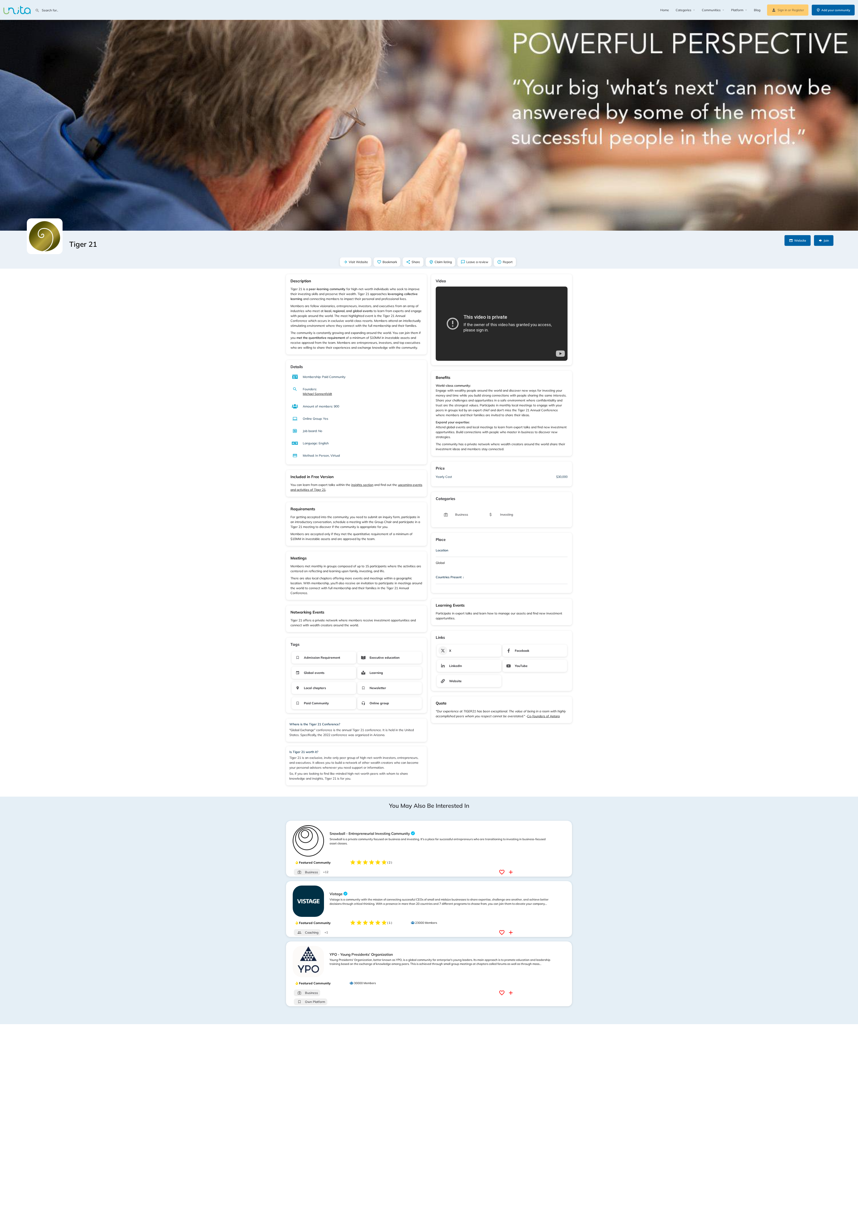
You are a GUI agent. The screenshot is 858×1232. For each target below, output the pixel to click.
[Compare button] (511, 872)
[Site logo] (17, 10)
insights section (362, 485)
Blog (757, 10)
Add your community (835, 10)
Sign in (782, 10)
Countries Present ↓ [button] (450, 577)
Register (798, 10)
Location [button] (442, 550)
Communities (711, 10)
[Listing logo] (45, 236)
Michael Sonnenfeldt (317, 394)
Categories (683, 10)
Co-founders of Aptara (543, 716)
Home (664, 10)
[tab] (502, 551)
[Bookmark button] (502, 872)
